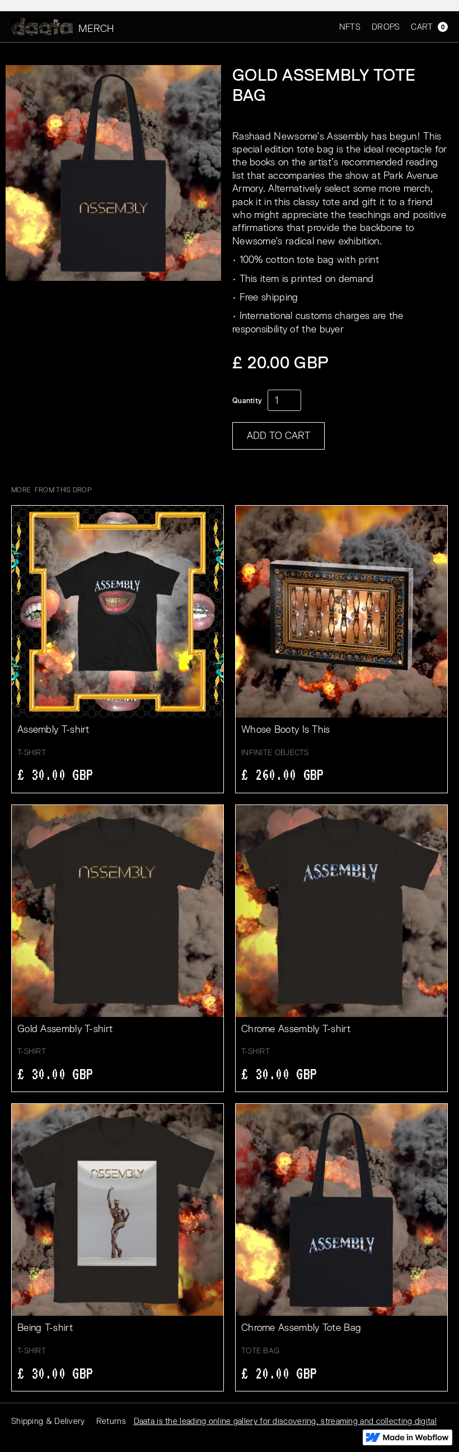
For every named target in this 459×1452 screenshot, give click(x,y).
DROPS (386, 26)
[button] (424, 26)
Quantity (247, 400)
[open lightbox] (113, 173)
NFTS (349, 26)
